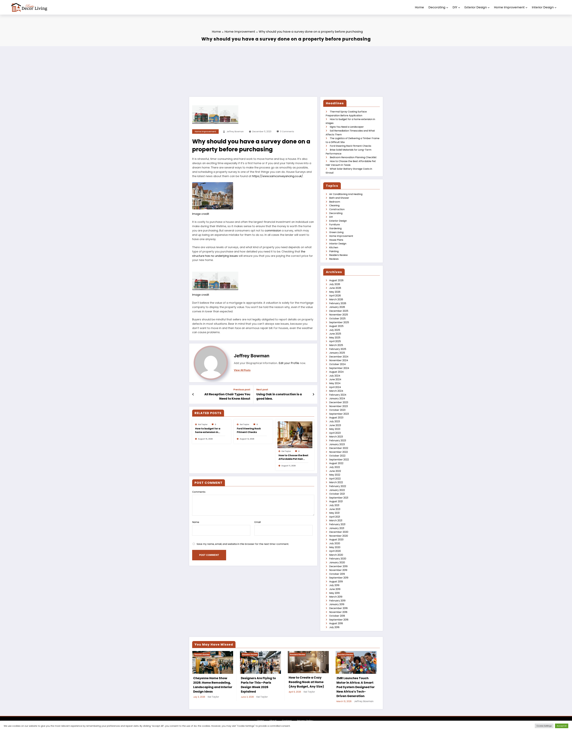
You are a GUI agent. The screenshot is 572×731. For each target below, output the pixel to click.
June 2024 (335, 379)
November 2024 (338, 360)
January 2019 (336, 604)
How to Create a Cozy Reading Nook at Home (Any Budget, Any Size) (306, 682)
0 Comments (287, 131)
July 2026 (334, 284)
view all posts (242, 370)
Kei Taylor (202, 424)
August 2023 (336, 417)
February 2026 (337, 303)
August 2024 (336, 372)
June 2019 (334, 589)
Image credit (200, 214)
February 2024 (337, 394)
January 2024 (337, 398)
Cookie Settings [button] (544, 725)
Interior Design (543, 7)
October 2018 (337, 616)
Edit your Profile (289, 363)
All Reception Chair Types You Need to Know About (227, 396)
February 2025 (337, 349)
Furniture (334, 224)
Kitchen (333, 247)
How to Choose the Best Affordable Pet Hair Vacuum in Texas (293, 457)
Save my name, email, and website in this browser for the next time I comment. (243, 544)
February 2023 (337, 440)
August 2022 (336, 463)
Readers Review (338, 255)
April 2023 (335, 433)
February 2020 (337, 558)
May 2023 (334, 429)
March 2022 (336, 482)
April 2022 (335, 478)
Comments (198, 492)
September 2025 (339, 322)
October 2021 (337, 494)
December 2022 (338, 448)
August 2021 (336, 501)
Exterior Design (475, 7)
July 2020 (334, 543)
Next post (262, 389)
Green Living (336, 232)
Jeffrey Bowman (235, 131)
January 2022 (337, 490)
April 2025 (335, 341)
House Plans (336, 240)
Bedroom (334, 201)
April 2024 (335, 387)
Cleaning (334, 205)
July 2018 (334, 627)
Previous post (241, 389)
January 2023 (337, 444)
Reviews (334, 259)
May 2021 (334, 513)
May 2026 (334, 292)
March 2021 (335, 520)
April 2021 (334, 516)
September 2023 (339, 414)
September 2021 (338, 497)
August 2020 (336, 539)
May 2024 (335, 383)
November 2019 (338, 570)
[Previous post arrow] (193, 394)
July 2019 (334, 585)
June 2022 (335, 471)
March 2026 (336, 299)
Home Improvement (509, 7)
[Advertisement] (286, 68)
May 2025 (334, 337)
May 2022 (334, 474)
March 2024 (336, 391)
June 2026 (335, 288)
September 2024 (339, 368)
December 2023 (338, 402)
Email (257, 522)
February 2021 (337, 524)
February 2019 (337, 600)
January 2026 (337, 307)
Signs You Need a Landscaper (347, 127)
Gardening (335, 228)
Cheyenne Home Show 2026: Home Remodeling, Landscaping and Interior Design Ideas (212, 685)
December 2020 (338, 532)
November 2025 (338, 314)
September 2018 (338, 619)
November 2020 (338, 536)
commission (273, 230)
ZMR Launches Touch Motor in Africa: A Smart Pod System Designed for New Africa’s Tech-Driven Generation (355, 687)
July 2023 (334, 421)
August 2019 (336, 581)
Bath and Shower (339, 198)
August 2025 (336, 326)
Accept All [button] (561, 725)
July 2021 (334, 505)
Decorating (436, 7)
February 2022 (337, 486)
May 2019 (334, 593)
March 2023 (336, 436)
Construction (337, 209)
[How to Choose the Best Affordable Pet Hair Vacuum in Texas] (295, 434)
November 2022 (338, 452)
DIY (455, 7)
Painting (334, 251)
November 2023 (338, 406)
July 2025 (334, 330)
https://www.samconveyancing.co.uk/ (277, 176)
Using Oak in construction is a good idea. (279, 396)
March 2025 (336, 345)
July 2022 (334, 467)
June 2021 (334, 509)
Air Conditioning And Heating (345, 194)
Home (419, 7)
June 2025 (335, 333)
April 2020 (335, 551)
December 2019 (338, 566)
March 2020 (336, 555)
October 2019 (337, 574)
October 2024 (337, 364)
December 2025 (338, 311)
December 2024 (338, 356)
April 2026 (335, 295)
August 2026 (336, 280)
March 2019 (335, 596)
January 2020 (337, 562)
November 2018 (338, 612)
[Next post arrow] (313, 394)
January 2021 (336, 528)
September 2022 (339, 459)
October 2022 (337, 455)
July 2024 (334, 375)
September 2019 (338, 577)
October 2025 (337, 318)
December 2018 (338, 608)
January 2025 (337, 352)
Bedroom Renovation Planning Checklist (353, 157)
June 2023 (335, 425)
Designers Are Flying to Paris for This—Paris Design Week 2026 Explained (258, 685)
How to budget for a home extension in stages (207, 430)
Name (195, 522)
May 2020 (334, 547)
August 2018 (336, 623)
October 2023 (337, 410)
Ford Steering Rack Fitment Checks (249, 430)
